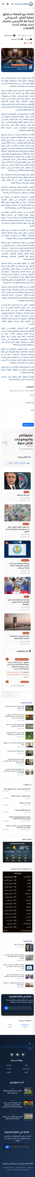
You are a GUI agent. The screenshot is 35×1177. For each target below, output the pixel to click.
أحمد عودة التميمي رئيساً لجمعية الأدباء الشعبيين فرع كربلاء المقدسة (17, 674)
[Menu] (3, 4)
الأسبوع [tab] (22, 463)
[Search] (12, 4)
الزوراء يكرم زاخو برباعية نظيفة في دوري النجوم (14, 707)
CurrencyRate (27, 933)
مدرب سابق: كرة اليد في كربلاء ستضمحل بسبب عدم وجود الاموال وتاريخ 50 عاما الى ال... (14, 716)
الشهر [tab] (16, 463)
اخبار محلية (26, 1068)
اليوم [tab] (28, 463)
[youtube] (17, 1054)
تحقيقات (8, 1065)
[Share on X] (29, 43)
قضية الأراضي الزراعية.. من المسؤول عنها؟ (13, 743)
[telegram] (12, 1054)
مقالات (9, 1072)
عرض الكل (5, 442)
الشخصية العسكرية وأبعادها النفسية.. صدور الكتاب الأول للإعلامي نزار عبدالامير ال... (13, 761)
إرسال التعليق (28, 424)
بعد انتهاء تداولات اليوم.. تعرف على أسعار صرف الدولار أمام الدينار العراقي (17, 529)
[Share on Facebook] (31, 43)
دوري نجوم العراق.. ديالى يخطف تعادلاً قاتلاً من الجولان (15, 725)
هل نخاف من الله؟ (23, 495)
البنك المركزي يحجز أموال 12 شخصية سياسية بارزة (19, 637)
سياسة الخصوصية (9, 1167)
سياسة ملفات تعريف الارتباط (21, 1169)
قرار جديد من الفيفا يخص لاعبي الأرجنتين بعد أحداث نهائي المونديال (18, 602)
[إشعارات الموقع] (8, 4)
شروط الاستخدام (20, 1167)
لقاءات (9, 1068)
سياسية (27, 39)
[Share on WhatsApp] (27, 43)
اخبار (26, 1065)
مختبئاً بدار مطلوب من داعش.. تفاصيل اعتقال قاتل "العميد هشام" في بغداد (19, 565)
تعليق (32, 410)
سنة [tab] (10, 463)
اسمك (32, 395)
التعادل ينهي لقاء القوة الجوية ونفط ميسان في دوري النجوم (15, 733)
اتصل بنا (9, 1169)
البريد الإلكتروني (29, 402)
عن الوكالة (30, 1167)
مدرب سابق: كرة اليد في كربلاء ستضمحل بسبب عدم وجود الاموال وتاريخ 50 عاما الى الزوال (12, 1105)
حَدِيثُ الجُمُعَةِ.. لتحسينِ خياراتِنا (15, 751)
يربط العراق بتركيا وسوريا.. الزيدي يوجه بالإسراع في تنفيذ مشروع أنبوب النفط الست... (14, 771)
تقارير (26, 1072)
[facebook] (23, 1054)
